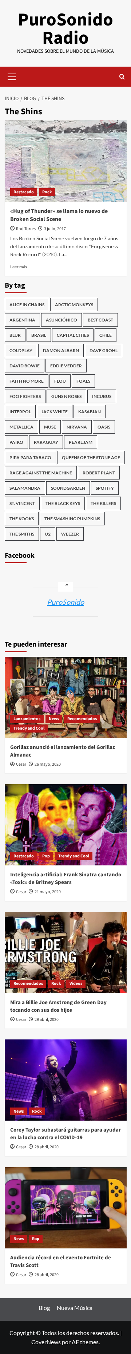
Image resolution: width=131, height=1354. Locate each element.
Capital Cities (73, 335)
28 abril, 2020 (47, 1147)
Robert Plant (99, 472)
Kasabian (89, 411)
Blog (44, 1307)
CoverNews (46, 1341)
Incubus (101, 396)
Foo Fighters (25, 396)
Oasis (104, 427)
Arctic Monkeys (74, 304)
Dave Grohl (104, 350)
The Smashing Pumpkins (72, 518)
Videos (76, 983)
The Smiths (21, 534)
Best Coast (100, 320)
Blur (15, 335)
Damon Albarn (61, 350)
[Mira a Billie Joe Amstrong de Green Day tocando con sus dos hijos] (66, 952)
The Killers (103, 503)
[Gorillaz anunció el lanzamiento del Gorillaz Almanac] (66, 697)
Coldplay (20, 350)
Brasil (38, 335)
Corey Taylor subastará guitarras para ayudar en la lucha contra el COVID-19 (65, 1133)
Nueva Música (74, 1307)
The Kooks (21, 518)
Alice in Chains (26, 304)
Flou (60, 381)
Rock (47, 192)
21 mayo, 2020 (48, 892)
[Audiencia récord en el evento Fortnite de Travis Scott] (66, 1207)
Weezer (70, 534)
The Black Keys (62, 503)
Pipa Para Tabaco (30, 457)
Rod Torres (26, 229)
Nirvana (77, 427)
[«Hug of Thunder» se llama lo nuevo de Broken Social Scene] (66, 160)
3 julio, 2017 (55, 229)
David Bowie (24, 365)
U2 (48, 534)
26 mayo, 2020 (48, 764)
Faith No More (26, 381)
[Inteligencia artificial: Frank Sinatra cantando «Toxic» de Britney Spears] (66, 824)
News (54, 719)
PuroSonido (65, 601)
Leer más (18, 266)
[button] (12, 76)
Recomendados (82, 719)
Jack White (54, 411)
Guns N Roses (66, 396)
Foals (83, 381)
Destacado (23, 192)
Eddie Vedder (66, 365)
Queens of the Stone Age (91, 457)
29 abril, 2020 (47, 1020)
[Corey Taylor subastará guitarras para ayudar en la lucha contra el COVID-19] (66, 1080)
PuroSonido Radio (65, 29)
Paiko (16, 442)
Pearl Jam (80, 442)
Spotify (105, 488)
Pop (46, 856)
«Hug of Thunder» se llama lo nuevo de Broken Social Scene (59, 215)
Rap (35, 1239)
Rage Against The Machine (40, 472)
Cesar (21, 764)
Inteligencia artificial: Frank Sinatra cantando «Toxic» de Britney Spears (65, 878)
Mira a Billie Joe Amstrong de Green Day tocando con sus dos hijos (58, 1006)
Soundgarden (68, 488)
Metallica (21, 427)
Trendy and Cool (28, 728)
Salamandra (24, 488)
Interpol (20, 411)
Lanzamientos (26, 719)
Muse (50, 427)
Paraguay (46, 442)
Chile (105, 335)
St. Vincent (22, 503)
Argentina (22, 320)
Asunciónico (61, 320)
